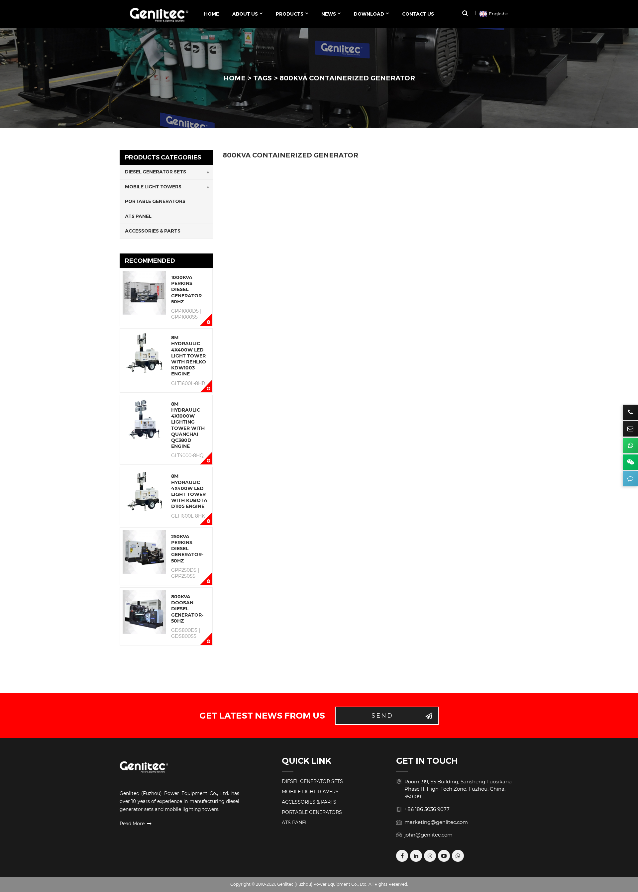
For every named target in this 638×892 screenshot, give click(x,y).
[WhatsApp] (458, 856)
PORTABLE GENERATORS (155, 201)
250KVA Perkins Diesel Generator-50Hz (187, 549)
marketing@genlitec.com (436, 822)
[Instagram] (430, 856)
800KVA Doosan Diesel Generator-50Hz (187, 609)
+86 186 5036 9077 (427, 809)
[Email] (630, 429)
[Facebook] (402, 856)
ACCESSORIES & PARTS (152, 231)
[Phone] (630, 412)
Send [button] (382, 715)
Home (234, 78)
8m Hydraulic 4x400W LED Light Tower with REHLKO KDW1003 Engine (188, 356)
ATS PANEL (138, 216)
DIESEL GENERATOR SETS (155, 172)
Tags (262, 78)
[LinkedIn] (416, 856)
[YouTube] (444, 856)
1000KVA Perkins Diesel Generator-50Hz (187, 289)
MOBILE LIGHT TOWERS (153, 187)
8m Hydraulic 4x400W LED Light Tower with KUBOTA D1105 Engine (189, 491)
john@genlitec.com (428, 835)
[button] (465, 13)
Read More (132, 824)
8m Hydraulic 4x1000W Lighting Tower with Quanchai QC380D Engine (188, 425)
